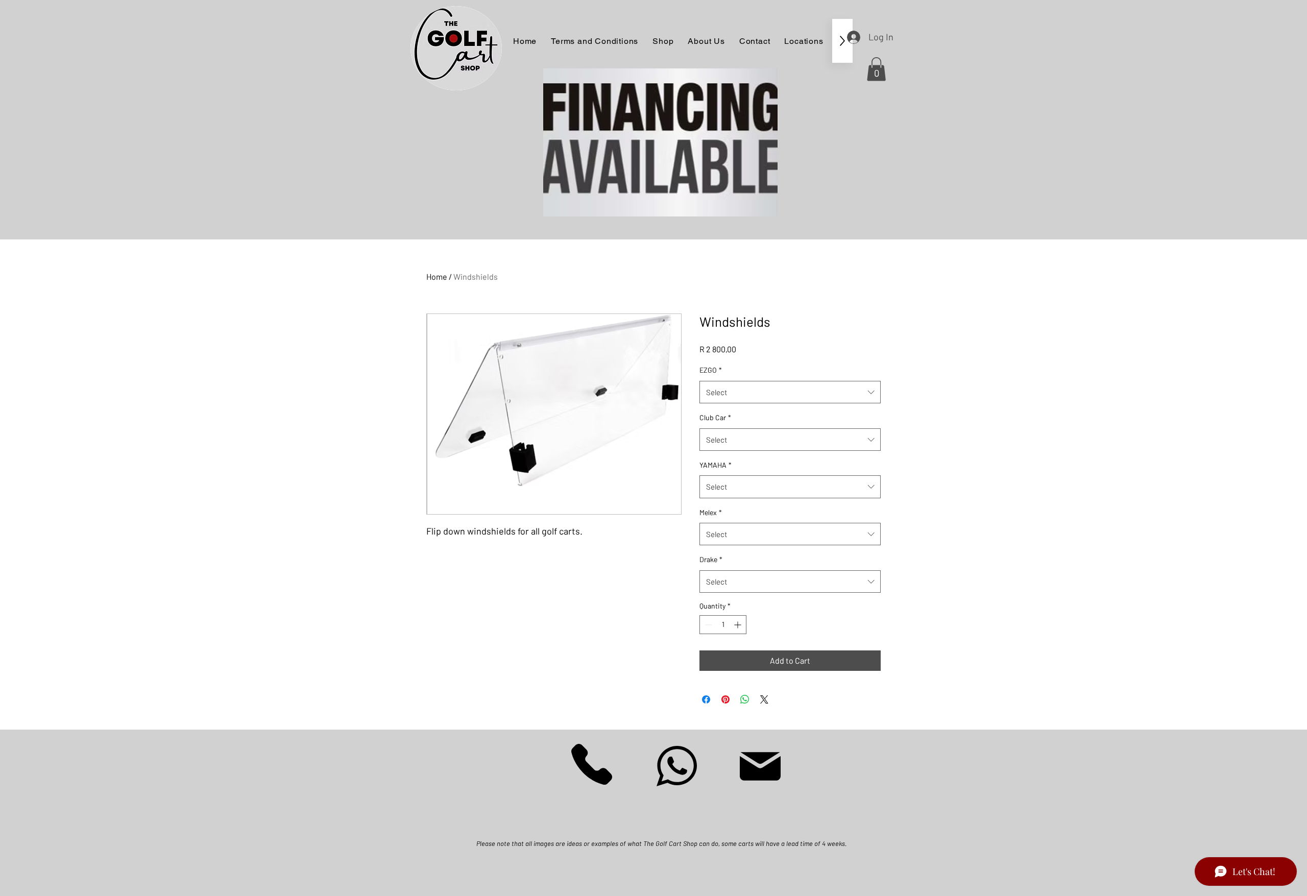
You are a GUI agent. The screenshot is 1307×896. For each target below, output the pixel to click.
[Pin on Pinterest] (725, 699)
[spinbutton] (723, 625)
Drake (710, 559)
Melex (710, 512)
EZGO (710, 370)
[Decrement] (707, 625)
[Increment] (738, 625)
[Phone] (592, 764)
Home (436, 276)
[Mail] (760, 766)
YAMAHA (715, 465)
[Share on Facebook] (706, 699)
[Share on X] (764, 699)
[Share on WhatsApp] (745, 699)
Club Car (715, 417)
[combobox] (790, 392)
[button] (876, 69)
